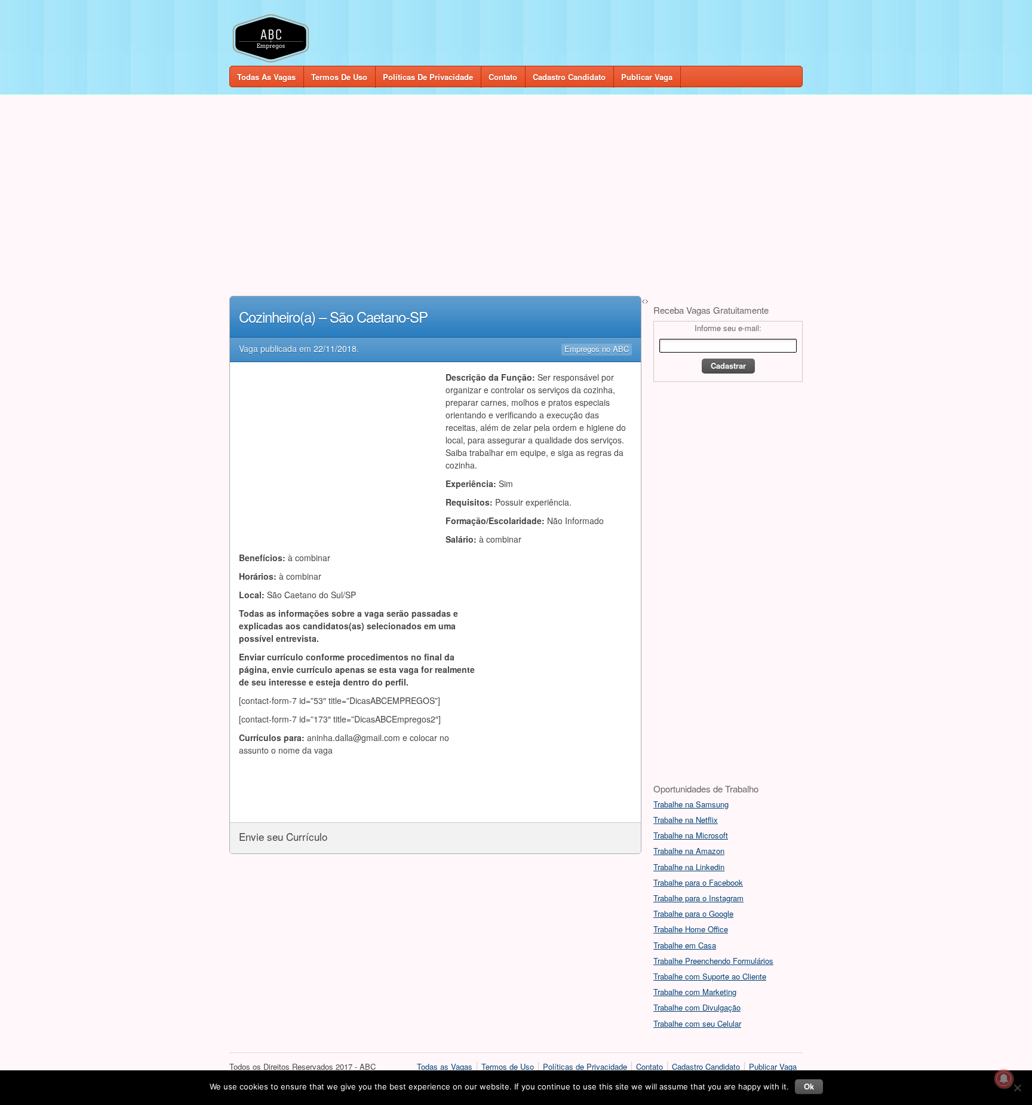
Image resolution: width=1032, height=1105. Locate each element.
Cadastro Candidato (569, 76)
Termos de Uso (339, 76)
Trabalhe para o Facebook (698, 882)
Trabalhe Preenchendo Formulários (713, 960)
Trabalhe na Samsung (691, 804)
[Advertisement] (516, 192)
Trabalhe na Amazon (688, 850)
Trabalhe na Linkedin (688, 867)
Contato (503, 76)
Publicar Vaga (646, 76)
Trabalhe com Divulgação (697, 1007)
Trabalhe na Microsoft (690, 835)
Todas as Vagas (266, 76)
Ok (809, 1086)
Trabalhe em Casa (684, 945)
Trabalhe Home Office (690, 929)
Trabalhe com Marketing (694, 991)
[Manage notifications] (1003, 1078)
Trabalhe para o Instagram (698, 898)
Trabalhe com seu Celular (697, 1023)
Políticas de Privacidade (428, 76)
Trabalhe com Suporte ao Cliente (709, 976)
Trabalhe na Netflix (685, 819)
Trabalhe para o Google (693, 913)
